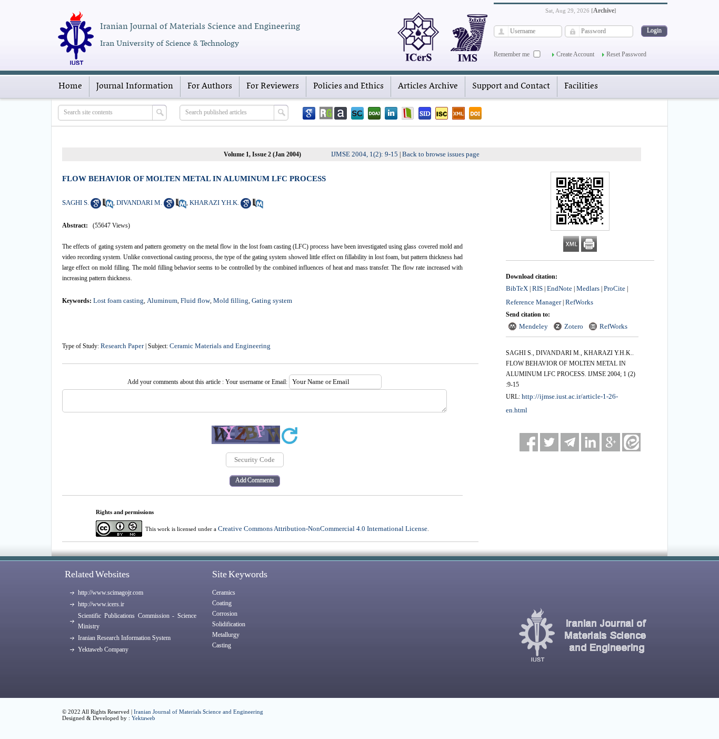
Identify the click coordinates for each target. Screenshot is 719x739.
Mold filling (230, 300)
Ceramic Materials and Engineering (220, 346)
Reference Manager (533, 302)
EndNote (559, 288)
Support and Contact (511, 86)
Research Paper (122, 346)
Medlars (588, 288)
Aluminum (162, 300)
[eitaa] (631, 442)
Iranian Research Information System (124, 638)
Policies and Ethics (348, 86)
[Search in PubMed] (108, 206)
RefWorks (579, 302)
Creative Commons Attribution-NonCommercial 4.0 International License (322, 529)
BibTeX (517, 288)
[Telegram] (570, 442)
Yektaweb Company (103, 649)
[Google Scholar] (309, 113)
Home (70, 86)
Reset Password (626, 54)
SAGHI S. (75, 202)
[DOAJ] (374, 113)
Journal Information (134, 86)
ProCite (614, 288)
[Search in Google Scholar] (96, 206)
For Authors (209, 86)
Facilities (581, 86)
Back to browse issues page (441, 154)
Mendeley (533, 326)
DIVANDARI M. (139, 202)
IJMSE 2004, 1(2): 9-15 (364, 154)
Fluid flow (195, 300)
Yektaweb (143, 718)
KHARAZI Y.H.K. (214, 202)
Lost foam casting (118, 300)
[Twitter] (549, 442)
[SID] (424, 113)
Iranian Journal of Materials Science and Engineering (198, 711)
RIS (537, 288)
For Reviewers (272, 86)
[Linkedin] (391, 113)
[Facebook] (529, 442)
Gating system (272, 300)
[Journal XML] (458, 113)
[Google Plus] (611, 442)
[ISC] (441, 113)
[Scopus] (357, 113)
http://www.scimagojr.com (110, 592)
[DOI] (475, 113)
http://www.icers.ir (101, 604)
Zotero (573, 326)
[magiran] (408, 113)
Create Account (575, 54)
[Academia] (340, 113)
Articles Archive (428, 86)
